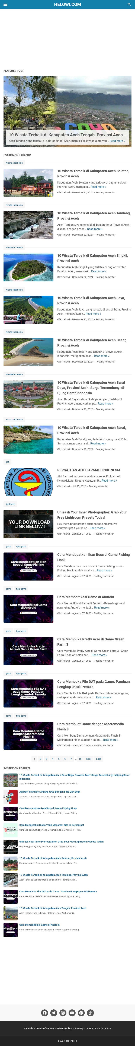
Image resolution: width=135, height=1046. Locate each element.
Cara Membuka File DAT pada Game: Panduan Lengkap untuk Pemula (58, 891)
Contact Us (105, 1028)
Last (98, 758)
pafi (7, 462)
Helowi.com (67, 4)
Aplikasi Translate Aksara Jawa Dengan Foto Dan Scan (49, 791)
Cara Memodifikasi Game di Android (85, 597)
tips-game (21, 546)
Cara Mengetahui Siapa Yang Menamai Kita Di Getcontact (51, 825)
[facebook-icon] (44, 1012)
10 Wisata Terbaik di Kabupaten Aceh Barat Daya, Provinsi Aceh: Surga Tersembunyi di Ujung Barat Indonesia (91, 387)
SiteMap (79, 1028)
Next (88, 758)
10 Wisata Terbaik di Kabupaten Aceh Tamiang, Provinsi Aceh (53, 875)
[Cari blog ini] (129, 4)
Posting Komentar (105, 192)
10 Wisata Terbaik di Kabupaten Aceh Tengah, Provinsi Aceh (66, 134)
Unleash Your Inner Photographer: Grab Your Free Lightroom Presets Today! (61, 841)
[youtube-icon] (72, 1012)
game (8, 546)
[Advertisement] (67, 38)
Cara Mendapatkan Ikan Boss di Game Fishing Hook (48, 808)
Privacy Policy (64, 1028)
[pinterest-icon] (81, 1012)
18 (80, 758)
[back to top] (127, 1038)
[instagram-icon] (62, 1012)
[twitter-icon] (53, 1012)
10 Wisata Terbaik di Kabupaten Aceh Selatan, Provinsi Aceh (53, 858)
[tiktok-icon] (90, 1012)
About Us (91, 1028)
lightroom (10, 504)
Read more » (117, 141)
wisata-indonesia (14, 162)
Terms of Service (45, 1028)
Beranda (28, 1028)
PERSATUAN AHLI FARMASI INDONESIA (88, 470)
